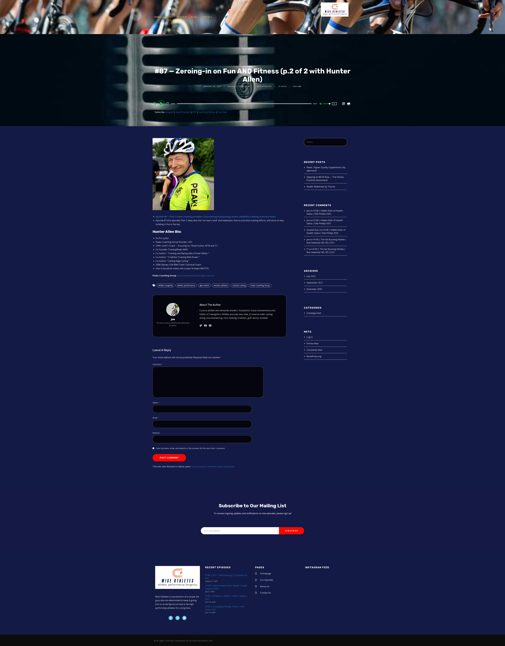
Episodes (182, 17)
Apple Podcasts (183, 112)
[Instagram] (177, 618)
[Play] (161, 103)
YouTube (222, 112)
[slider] (326, 105)
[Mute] (321, 104)
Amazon (169, 112)
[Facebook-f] (171, 618)
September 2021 (315, 282)
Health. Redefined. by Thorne (321, 186)
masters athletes (221, 285)
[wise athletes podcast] (335, 10)
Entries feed (312, 343)
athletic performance (186, 285)
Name (156, 402)
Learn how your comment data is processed (212, 466)
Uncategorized (314, 313)
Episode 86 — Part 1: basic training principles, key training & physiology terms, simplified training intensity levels (216, 216)
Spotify (202, 112)
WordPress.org (314, 356)
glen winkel (204, 285)
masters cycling (239, 285)
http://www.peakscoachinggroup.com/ (196, 275)
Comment (158, 364)
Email (156, 417)
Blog (194, 17)
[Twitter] (184, 618)
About (169, 17)
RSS (194, 112)
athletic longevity (165, 285)
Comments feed (314, 349)
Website (156, 433)
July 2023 (311, 276)
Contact (206, 17)
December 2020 (314, 289)
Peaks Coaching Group (260, 285)
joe (173, 319)
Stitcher (212, 112)
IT (308, 249)
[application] (245, 103)
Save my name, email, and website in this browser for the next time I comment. (190, 448)
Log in (310, 337)
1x (334, 103)
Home (158, 17)
